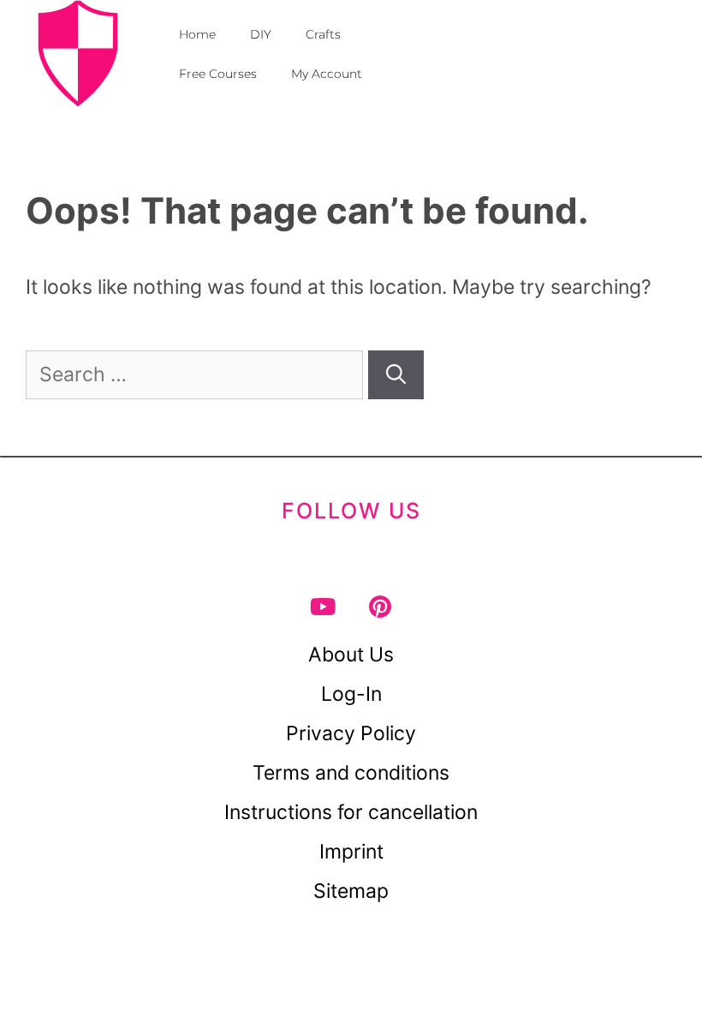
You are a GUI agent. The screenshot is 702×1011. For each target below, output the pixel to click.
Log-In (351, 694)
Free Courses (218, 73)
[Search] (396, 374)
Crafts (323, 34)
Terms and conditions (351, 773)
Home (197, 34)
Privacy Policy (351, 733)
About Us (351, 655)
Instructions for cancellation (351, 812)
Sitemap (351, 891)
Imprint (351, 852)
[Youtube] (322, 606)
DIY (260, 34)
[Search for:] (197, 374)
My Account (326, 73)
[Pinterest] (379, 606)
